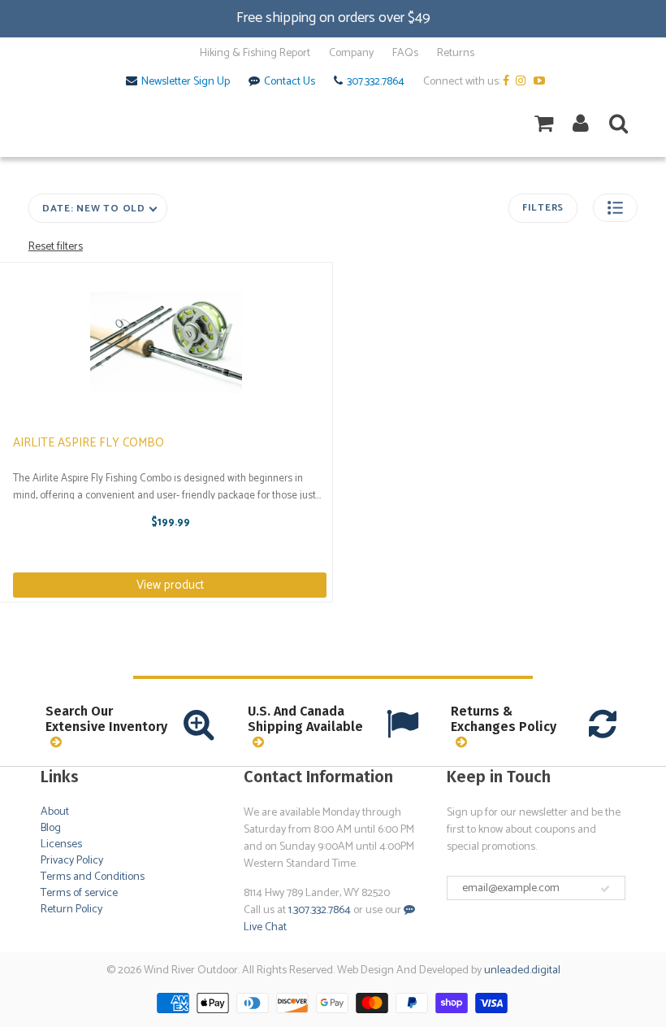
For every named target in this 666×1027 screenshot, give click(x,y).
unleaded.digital (522, 970)
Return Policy (71, 909)
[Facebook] (508, 82)
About (55, 812)
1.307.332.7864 (319, 910)
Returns (455, 54)
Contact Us (289, 82)
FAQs (405, 54)
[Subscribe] (605, 889)
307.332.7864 (375, 82)
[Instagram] (523, 82)
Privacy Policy (72, 860)
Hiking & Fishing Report (255, 54)
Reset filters (55, 246)
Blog (51, 828)
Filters (543, 207)
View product (170, 585)
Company (351, 54)
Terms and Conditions (93, 877)
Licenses (61, 844)
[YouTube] (541, 82)
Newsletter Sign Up (185, 82)
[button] (615, 208)
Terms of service (79, 893)
